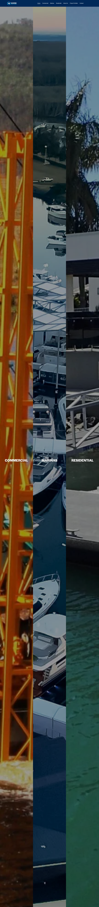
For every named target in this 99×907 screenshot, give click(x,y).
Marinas (52, 3)
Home (38, 3)
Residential (58, 3)
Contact (82, 3)
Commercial (45, 3)
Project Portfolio (74, 3)
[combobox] (88, 3)
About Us (65, 3)
